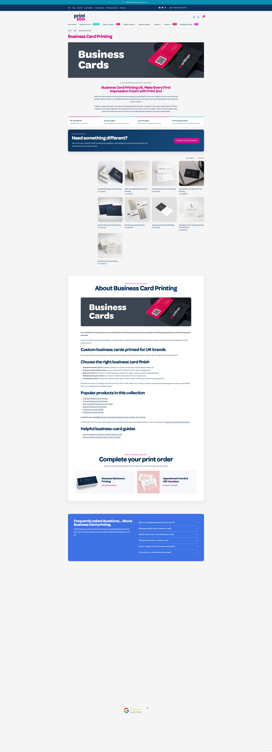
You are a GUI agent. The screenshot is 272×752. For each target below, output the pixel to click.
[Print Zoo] (126, 713)
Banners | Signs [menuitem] (144, 25)
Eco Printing (140, 417)
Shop (75, 30)
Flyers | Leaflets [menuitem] (108, 25)
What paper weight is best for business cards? (155, 528)
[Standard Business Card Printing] (110, 173)
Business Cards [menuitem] (85, 25)
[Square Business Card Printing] (164, 209)
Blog (74, 8)
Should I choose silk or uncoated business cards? (156, 534)
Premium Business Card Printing (164, 189)
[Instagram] (165, 7)
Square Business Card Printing (163, 225)
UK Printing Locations (112, 8)
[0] (202, 17)
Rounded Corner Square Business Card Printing (191, 226)
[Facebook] (159, 7)
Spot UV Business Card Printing (109, 225)
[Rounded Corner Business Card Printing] (191, 173)
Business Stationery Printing (111, 417)
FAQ (69, 8)
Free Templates (88, 8)
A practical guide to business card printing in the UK (102, 435)
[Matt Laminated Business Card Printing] (137, 173)
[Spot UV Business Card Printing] (110, 209)
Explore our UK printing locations (177, 422)
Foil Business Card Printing (134, 225)
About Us (79, 8)
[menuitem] (70, 8)
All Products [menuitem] (72, 25)
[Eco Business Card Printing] (110, 245)
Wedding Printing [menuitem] (186, 25)
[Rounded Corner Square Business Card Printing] (191, 209)
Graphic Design (99, 8)
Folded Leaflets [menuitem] (128, 25)
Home (69, 30)
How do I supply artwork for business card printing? (157, 546)
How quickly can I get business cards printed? (155, 552)
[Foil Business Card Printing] (137, 209)
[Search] (194, 17)
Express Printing (129, 417)
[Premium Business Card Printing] (164, 173)
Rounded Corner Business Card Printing (190, 190)
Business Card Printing (85, 30)
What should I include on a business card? (153, 540)
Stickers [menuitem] (167, 25)
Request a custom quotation (187, 140)
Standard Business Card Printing (110, 189)
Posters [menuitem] (157, 25)
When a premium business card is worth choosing (101, 437)
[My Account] (198, 17)
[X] (162, 7)
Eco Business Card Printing (108, 261)
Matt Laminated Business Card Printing (136, 190)
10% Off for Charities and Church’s (145, 2)
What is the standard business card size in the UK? (156, 523)
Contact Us (123, 8)
